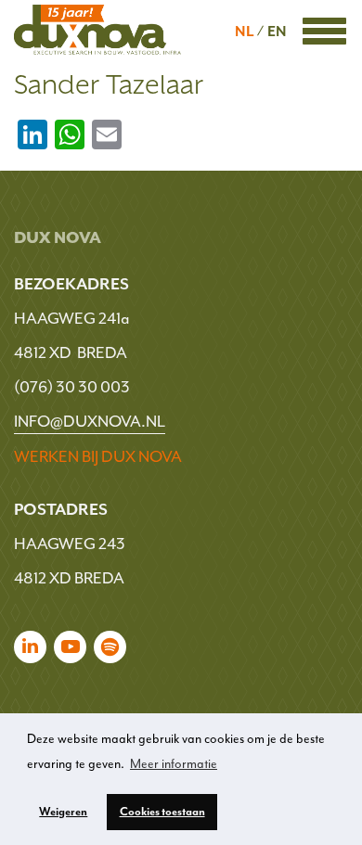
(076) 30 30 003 (72, 387)
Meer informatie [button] (173, 764)
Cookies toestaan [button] (162, 811)
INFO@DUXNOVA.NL (89, 421)
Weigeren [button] (63, 811)
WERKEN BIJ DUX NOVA (98, 456)
